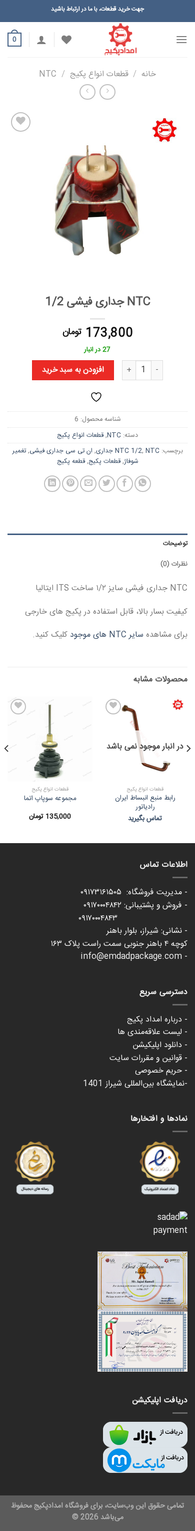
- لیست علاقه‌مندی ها (153, 1032)
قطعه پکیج (71, 461)
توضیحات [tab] (175, 544)
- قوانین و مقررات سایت (149, 1058)
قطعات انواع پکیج (99, 74)
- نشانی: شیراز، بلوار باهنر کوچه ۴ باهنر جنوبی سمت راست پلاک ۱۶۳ (119, 937)
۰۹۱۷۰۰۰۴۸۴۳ (133, 918)
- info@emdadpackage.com (134, 956)
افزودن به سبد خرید (73, 370)
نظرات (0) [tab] (174, 564)
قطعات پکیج (104, 461)
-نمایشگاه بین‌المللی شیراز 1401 (135, 1084)
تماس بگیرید (145, 819)
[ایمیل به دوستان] (88, 483)
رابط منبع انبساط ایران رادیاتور (145, 803)
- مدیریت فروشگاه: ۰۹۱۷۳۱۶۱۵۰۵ (134, 892)
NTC (47, 74)
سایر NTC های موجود (107, 635)
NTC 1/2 (128, 451)
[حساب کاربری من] (41, 40)
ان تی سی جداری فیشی (61, 451)
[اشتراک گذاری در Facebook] (124, 483)
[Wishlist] (67, 40)
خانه (149, 74)
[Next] (7, 769)
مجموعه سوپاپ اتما (50, 799)
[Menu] (182, 39)
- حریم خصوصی (161, 1071)
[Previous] (188, 769)
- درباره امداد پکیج (157, 1019)
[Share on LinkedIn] (52, 483)
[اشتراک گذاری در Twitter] (106, 483)
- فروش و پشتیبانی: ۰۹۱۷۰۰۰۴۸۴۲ (136, 905)
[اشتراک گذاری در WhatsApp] (142, 483)
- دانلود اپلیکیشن (160, 1045)
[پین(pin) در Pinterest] (70, 483)
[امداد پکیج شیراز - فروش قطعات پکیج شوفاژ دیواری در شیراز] (120, 39)
